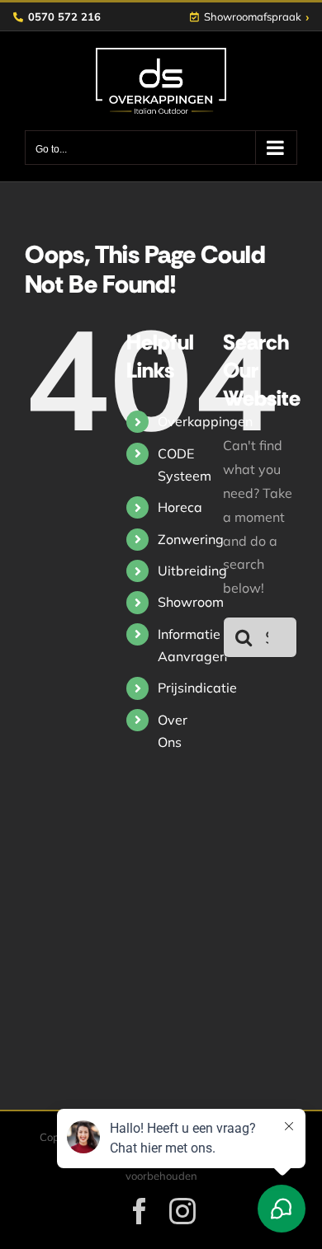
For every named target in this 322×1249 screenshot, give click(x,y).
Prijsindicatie (197, 687)
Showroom (191, 602)
